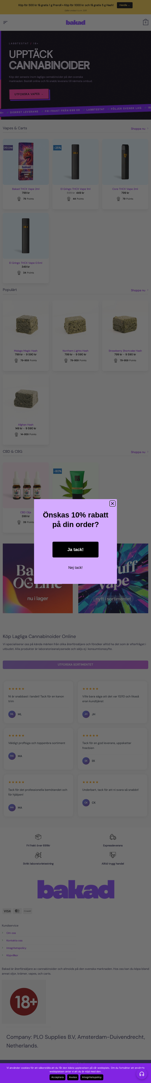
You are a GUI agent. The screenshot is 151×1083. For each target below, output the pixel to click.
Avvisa (73, 1077)
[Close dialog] (112, 503)
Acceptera (57, 1077)
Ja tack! (75, 549)
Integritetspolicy (91, 1077)
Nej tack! (75, 568)
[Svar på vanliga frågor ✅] (141, 1073)
